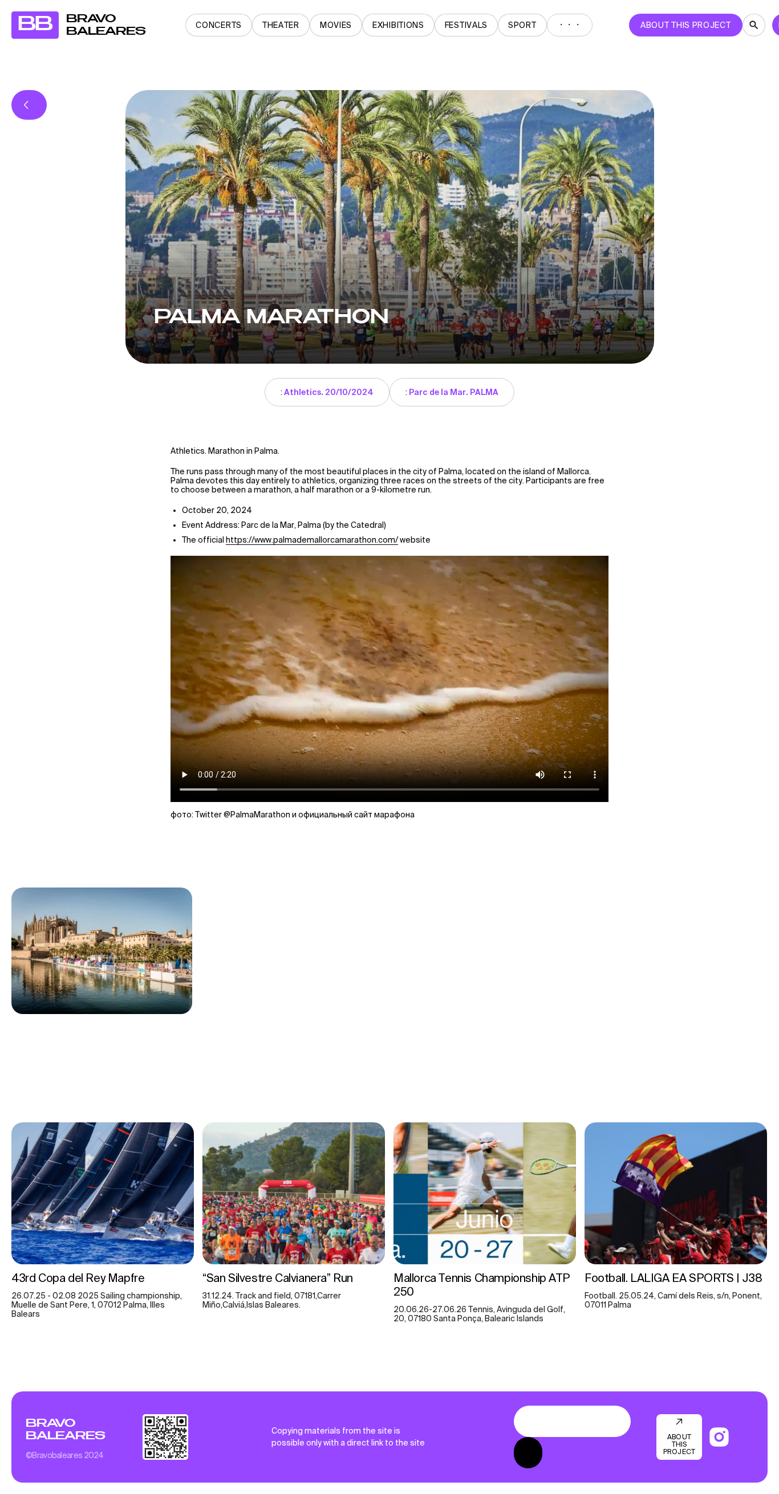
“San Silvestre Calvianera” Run (277, 1277)
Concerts (219, 25)
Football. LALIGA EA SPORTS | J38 (673, 1277)
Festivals (466, 25)
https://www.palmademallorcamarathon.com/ (312, 539)
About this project (685, 25)
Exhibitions (398, 25)
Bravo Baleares (65, 1430)
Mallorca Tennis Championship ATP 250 (481, 1284)
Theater (280, 25)
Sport (522, 25)
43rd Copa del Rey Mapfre (77, 1277)
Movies (336, 25)
